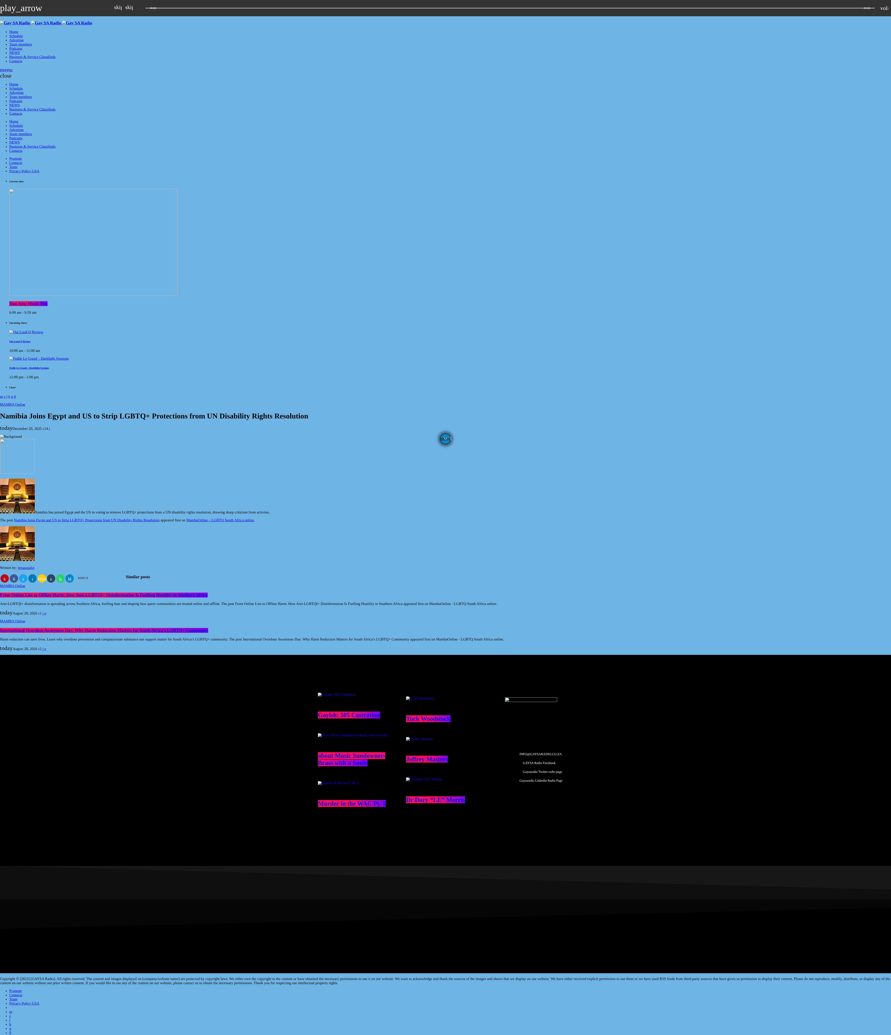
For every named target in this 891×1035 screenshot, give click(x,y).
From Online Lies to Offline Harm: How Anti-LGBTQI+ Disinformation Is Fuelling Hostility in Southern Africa (104, 595)
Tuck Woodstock (428, 718)
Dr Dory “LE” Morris (435, 799)
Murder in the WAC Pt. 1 (352, 803)
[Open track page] (140, 8)
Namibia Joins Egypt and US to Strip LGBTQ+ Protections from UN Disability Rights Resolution (87, 520)
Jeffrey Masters (427, 759)
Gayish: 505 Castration (349, 715)
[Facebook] (10, 1033)
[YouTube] (10, 1012)
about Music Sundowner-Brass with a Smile (351, 759)
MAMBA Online (12, 405)
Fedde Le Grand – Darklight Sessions (29, 368)
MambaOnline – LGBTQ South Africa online (220, 520)
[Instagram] (10, 1029)
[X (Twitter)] (10, 1016)
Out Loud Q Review (20, 341)
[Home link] (46, 23)
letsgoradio (26, 568)
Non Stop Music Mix (28, 303)
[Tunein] (9, 1020)
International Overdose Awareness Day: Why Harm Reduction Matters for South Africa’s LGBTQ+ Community (104, 630)
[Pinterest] (10, 1024)
